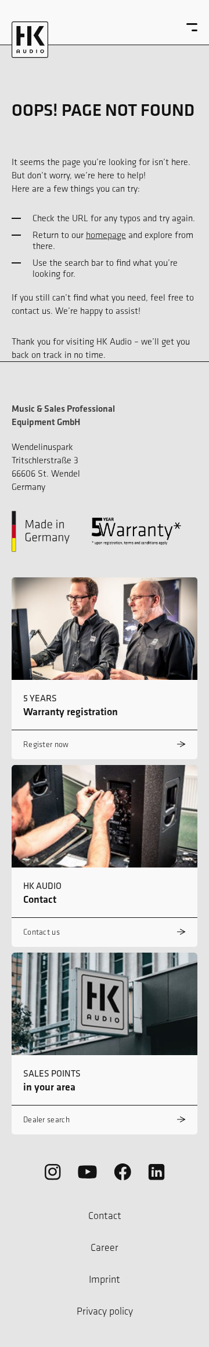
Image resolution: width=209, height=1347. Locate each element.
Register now (46, 744)
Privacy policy (105, 1311)
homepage (106, 234)
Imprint (104, 1279)
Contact (104, 1215)
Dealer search (46, 1120)
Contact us (41, 932)
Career (104, 1247)
